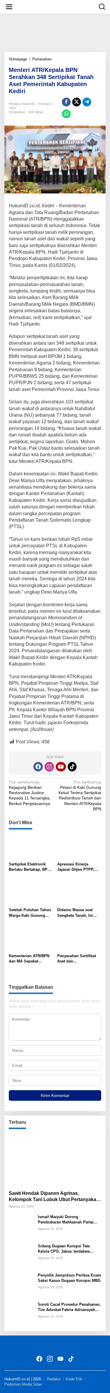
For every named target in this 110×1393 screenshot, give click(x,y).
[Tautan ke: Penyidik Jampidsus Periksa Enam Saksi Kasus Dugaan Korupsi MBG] (21, 1284)
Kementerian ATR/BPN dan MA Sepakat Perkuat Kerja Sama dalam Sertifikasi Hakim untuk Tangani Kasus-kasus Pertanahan (30, 959)
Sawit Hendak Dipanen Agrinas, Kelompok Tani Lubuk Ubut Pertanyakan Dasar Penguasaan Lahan (54, 1197)
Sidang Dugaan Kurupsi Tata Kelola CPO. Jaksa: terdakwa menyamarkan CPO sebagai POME (69, 1249)
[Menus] (9, 7)
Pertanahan (17, 112)
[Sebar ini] (66, 102)
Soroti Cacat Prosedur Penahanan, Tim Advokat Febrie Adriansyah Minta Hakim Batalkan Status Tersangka (69, 1307)
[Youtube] (61, 766)
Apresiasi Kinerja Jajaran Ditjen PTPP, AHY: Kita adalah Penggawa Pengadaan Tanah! (77, 867)
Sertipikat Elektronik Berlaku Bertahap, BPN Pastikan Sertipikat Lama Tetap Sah (29, 867)
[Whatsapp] (66, 113)
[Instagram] (49, 766)
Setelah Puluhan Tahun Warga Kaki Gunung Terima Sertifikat (30, 913)
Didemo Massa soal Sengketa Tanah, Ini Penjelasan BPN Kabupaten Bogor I (75, 913)
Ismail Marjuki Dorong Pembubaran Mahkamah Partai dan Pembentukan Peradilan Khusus (66, 1220)
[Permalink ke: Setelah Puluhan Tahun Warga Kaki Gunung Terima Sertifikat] (31, 892)
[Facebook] (38, 766)
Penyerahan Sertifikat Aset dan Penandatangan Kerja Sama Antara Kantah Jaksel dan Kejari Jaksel (79, 959)
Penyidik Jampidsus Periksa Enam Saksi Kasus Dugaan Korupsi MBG (69, 1278)
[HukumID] (56, 6)
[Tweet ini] (76, 102)
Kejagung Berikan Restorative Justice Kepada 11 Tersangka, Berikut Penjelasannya (29, 793)
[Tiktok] (72, 766)
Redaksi (54, 1379)
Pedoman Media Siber (23, 1384)
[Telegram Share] (86, 102)
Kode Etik (74, 1379)
